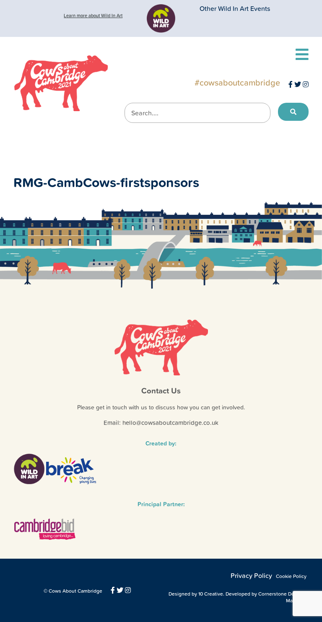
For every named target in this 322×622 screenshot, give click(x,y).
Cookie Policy (291, 576)
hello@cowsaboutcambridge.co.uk (170, 422)
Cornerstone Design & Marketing (283, 597)
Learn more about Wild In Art (93, 15)
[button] (293, 112)
